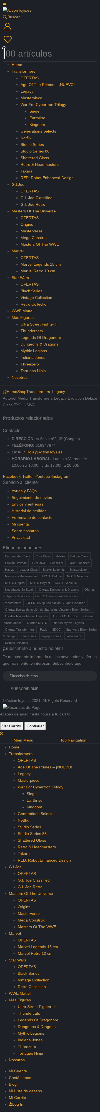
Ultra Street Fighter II (39, 324)
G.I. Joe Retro (33, 204)
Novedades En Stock (19, 589)
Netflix (26, 138)
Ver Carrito (11, 726)
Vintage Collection (36, 297)
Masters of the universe (21, 576)
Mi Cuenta (18, 1071)
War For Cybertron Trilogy (43, 104)
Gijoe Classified (79, 563)
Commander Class (17, 556)
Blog (13, 1084)
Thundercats (32, 331)
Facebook (12, 476)
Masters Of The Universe (34, 211)
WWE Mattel (22, 311)
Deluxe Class (79, 556)
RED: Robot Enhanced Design (47, 178)
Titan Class (28, 636)
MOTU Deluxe (52, 576)
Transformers (23, 71)
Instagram (60, 476)
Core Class (43, 556)
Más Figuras (23, 317)
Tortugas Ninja (33, 371)
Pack (43, 629)
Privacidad (21, 537)
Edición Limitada (16, 563)
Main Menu (23, 740)
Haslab (9, 569)
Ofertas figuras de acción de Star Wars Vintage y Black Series (47, 609)
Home (17, 64)
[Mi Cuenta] (50, 26)
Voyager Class (51, 636)
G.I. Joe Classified (36, 198)
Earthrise (37, 118)
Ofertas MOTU (37, 622)
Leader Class (29, 569)
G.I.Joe (18, 184)
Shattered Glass (35, 158)
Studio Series (32, 144)
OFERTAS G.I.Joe (65, 616)
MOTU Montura (77, 576)
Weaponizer (75, 636)
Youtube (43, 476)
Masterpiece (31, 98)
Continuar (35, 726)
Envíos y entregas (27, 504)
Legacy (27, 91)
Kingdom (37, 124)
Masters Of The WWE (40, 244)
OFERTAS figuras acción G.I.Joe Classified (56, 603)
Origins (27, 224)
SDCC (56, 629)
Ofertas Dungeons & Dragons (59, 589)
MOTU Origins (15, 583)
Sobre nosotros (25, 531)
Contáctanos (20, 1077)
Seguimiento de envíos (32, 497)
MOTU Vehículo (66, 583)
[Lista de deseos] (49, 39)
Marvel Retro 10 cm (38, 271)
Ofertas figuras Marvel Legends (26, 616)
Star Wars (20, 277)
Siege (34, 111)
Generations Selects (38, 131)
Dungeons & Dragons (39, 344)
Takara (26, 171)
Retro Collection (35, 304)
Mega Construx (34, 237)
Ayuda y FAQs (24, 491)
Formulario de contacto (32, 517)
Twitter (28, 476)
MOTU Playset (40, 583)
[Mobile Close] (1, 733)
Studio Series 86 (35, 151)
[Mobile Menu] (4, 3)
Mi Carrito (17, 1097)
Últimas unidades (16, 642)
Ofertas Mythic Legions (68, 622)
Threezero (30, 364)
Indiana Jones (33, 357)
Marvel (18, 251)
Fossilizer (56, 563)
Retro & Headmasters (40, 164)
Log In (17, 1104)
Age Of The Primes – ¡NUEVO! (48, 84)
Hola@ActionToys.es (44, 452)
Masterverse (31, 231)
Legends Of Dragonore (41, 337)
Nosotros (20, 377)
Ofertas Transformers (20, 629)
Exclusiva (38, 563)
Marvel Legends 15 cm (41, 264)
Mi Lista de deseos (25, 1091)
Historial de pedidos (29, 511)
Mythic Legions (34, 351)
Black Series (31, 291)
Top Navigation (73, 740)
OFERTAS (30, 78)
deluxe (60, 556)
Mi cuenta (20, 524)
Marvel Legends (54, 569)
